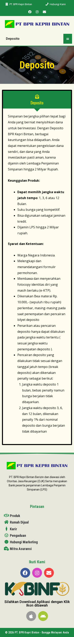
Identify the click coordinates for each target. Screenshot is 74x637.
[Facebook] (30, 12)
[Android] (43, 616)
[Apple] (31, 616)
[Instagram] (37, 12)
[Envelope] (44, 12)
